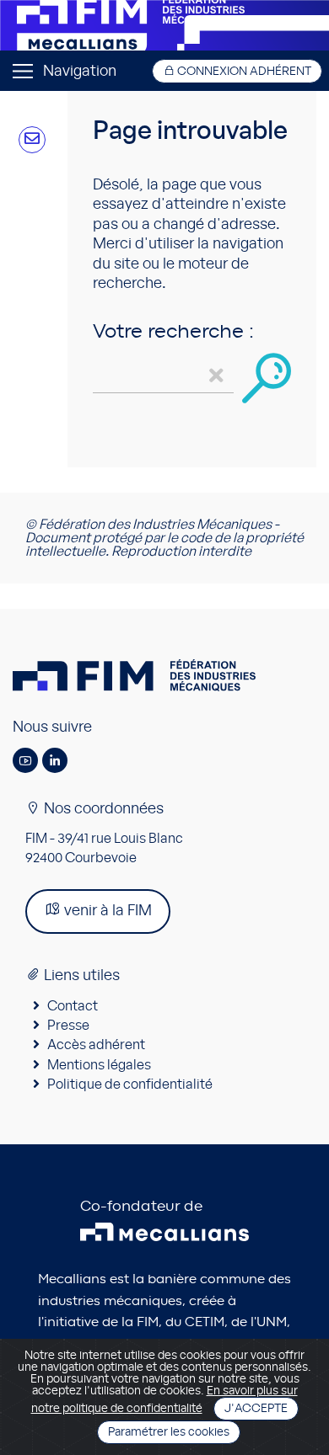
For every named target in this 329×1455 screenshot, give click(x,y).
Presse (68, 1025)
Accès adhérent (96, 1045)
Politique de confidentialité (130, 1084)
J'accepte (256, 1409)
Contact (72, 1006)
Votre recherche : (173, 332)
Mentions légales (99, 1065)
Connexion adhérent (243, 71)
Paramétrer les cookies (168, 1432)
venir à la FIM (106, 911)
